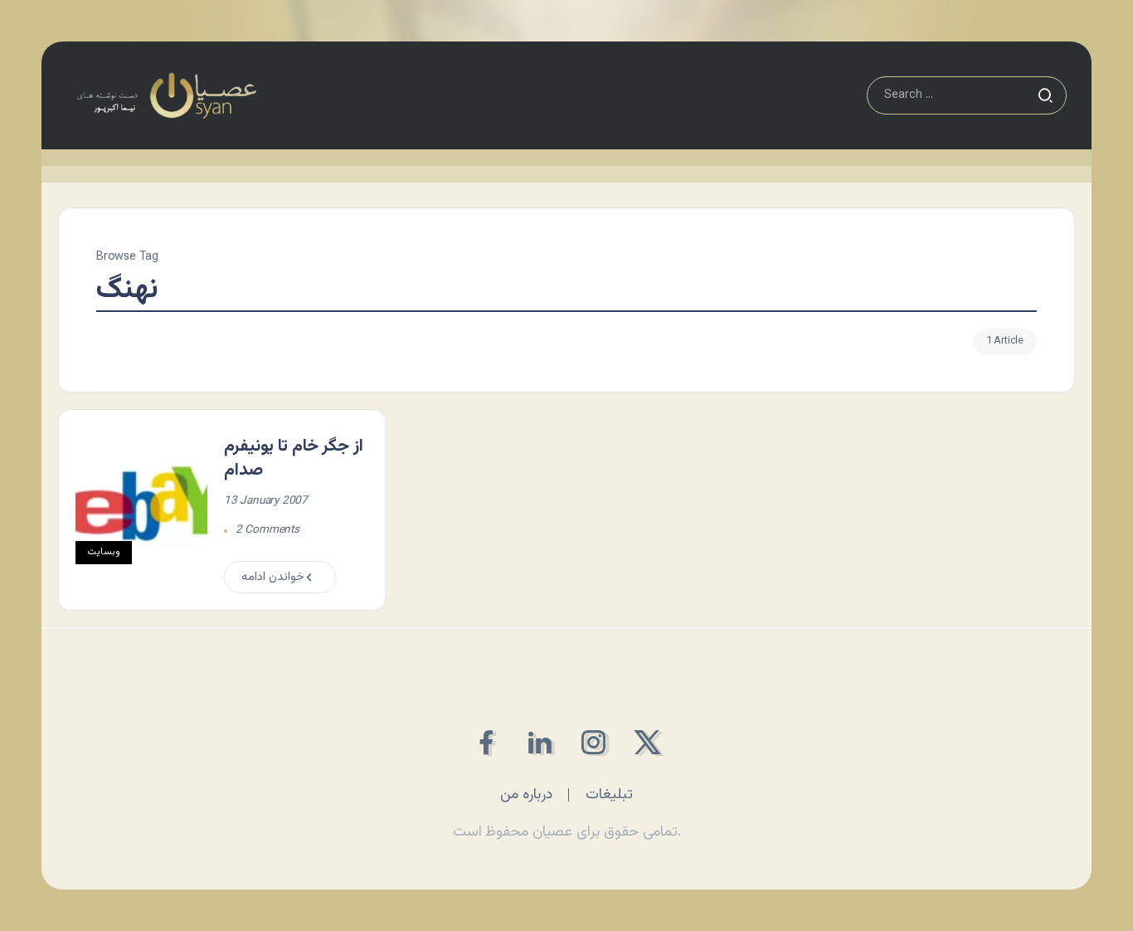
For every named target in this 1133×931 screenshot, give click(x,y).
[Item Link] (141, 510)
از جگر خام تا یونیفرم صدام (293, 458)
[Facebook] (485, 742)
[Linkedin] (539, 742)
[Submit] (1045, 95)
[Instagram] (593, 742)
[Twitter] (647, 742)
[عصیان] (166, 95)
